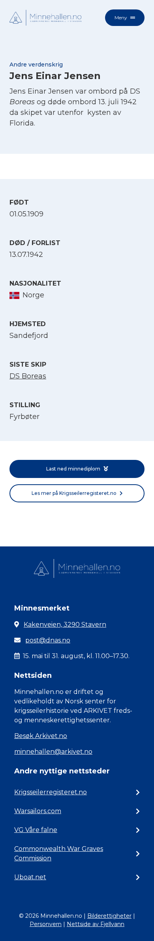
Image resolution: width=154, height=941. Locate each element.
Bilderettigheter (109, 915)
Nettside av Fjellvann (95, 924)
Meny (121, 17)
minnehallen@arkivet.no (53, 751)
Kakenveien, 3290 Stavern (65, 624)
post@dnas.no (47, 640)
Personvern (46, 924)
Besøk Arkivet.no (40, 736)
